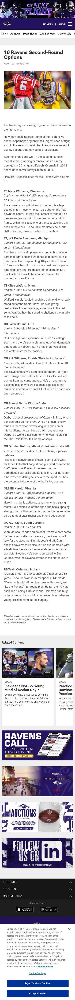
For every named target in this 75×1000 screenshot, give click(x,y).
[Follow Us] (37, 853)
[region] (37, 962)
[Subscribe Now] (37, 745)
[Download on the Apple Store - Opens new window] (25, 910)
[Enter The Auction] (37, 817)
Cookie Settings (37, 973)
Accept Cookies (37, 993)
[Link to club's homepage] (7, 22)
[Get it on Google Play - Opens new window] (49, 911)
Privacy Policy (45, 966)
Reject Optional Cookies (38, 983)
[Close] (69, 929)
